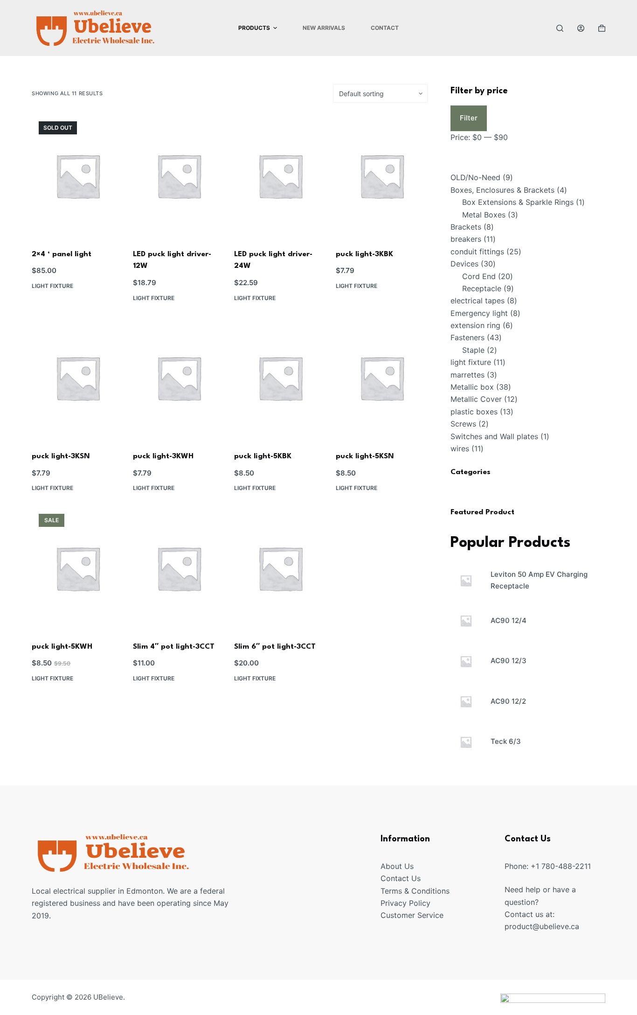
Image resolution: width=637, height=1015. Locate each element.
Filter (469, 117)
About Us (397, 866)
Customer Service (412, 915)
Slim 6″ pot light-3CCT (275, 647)
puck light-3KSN (61, 456)
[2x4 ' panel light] (78, 175)
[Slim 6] (280, 568)
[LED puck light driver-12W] (179, 175)
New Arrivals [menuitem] (324, 27)
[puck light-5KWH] (78, 568)
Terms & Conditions (415, 891)
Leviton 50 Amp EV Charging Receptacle (539, 580)
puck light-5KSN (365, 456)
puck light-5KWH (62, 647)
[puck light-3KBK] (382, 175)
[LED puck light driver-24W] (280, 175)
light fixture (52, 285)
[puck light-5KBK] (280, 377)
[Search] (559, 28)
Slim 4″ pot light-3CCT (174, 647)
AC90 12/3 (508, 661)
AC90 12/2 (508, 701)
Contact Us (401, 878)
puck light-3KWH (163, 456)
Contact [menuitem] (385, 27)
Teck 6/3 (506, 741)
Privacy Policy (405, 903)
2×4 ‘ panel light (61, 254)
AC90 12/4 (508, 620)
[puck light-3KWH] (179, 377)
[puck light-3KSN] (78, 377)
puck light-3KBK (364, 254)
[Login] (580, 28)
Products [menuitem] (254, 27)
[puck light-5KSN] (382, 377)
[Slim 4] (179, 568)
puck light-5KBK (262, 456)
